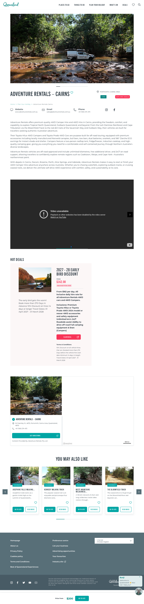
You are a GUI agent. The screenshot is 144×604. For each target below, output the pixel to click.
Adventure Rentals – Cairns (40, 93)
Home (12, 104)
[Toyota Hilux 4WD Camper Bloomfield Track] (72, 48)
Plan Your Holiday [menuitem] (97, 4)
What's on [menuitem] (114, 4)
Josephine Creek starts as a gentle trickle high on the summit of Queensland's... (22, 495)
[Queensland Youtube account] (30, 582)
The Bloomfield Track (116, 489)
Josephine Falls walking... (24, 489)
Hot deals (17, 259)
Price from (59, 598)
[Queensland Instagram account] (11, 582)
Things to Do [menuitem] (79, 4)
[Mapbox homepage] (67, 443)
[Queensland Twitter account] (24, 582)
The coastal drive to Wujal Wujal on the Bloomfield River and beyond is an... (119, 495)
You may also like (72, 458)
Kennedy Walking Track (54, 489)
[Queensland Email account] (36, 582)
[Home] (11, 6)
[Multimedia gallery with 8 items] (72, 50)
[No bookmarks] (133, 5)
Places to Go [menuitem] (64, 4)
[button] (15, 49)
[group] (24, 492)
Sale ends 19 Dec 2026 (64, 285)
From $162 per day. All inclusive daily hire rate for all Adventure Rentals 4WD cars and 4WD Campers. (70, 295)
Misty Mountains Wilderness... (83, 490)
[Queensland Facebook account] (17, 582)
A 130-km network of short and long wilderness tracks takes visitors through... (87, 497)
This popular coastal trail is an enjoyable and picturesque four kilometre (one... (55, 495)
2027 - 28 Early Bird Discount (68, 272)
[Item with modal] (72, 48)
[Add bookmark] (71, 92)
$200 (70, 598)
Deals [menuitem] (125, 4)
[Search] (139, 4)
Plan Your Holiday (24, 104)
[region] (72, 145)
